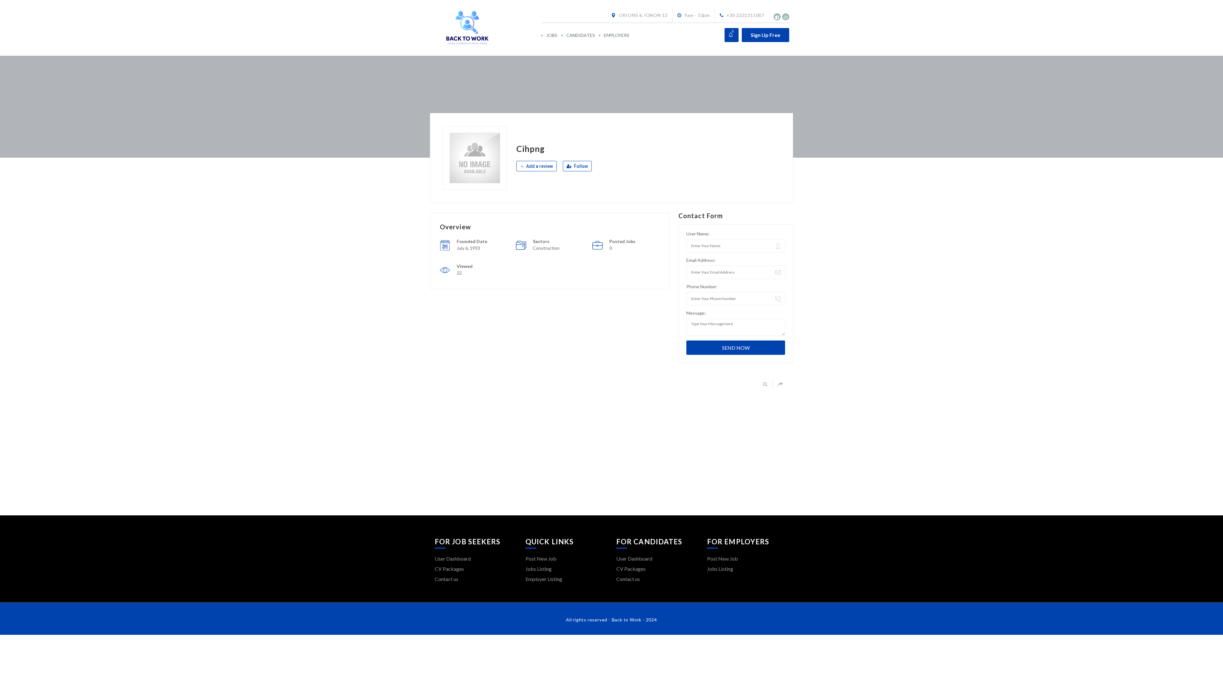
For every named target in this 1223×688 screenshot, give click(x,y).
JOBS (551, 35)
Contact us (446, 579)
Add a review (539, 166)
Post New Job (541, 558)
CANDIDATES (580, 35)
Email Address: (701, 260)
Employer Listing (544, 579)
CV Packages (449, 569)
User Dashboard (453, 558)
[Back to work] (488, 28)
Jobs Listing (539, 569)
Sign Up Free (765, 35)
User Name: (698, 233)
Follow (580, 166)
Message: (696, 313)
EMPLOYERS (616, 35)
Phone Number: (702, 286)
